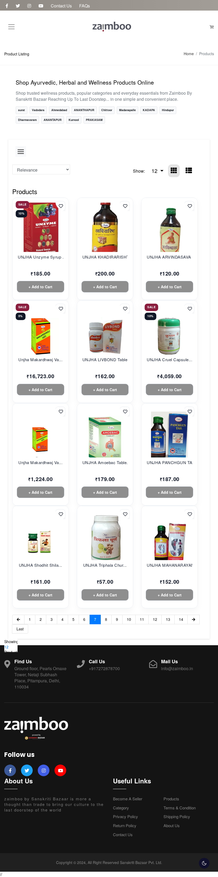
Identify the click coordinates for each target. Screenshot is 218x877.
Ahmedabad (59, 110)
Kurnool (74, 120)
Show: (139, 171)
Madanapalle (127, 110)
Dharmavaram (27, 120)
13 (168, 619)
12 (155, 619)
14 (181, 619)
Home (189, 53)
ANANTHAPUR (84, 110)
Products (171, 798)
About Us (172, 825)
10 (129, 619)
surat (21, 110)
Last (20, 628)
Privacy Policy (125, 816)
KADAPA (149, 110)
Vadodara (38, 110)
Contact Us (61, 6)
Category (121, 807)
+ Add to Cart (40, 286)
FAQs (84, 6)
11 (142, 619)
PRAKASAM (94, 120)
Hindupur (168, 110)
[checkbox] (204, 863)
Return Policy (124, 825)
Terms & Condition (180, 807)
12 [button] (155, 170)
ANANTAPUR (53, 120)
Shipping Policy (177, 816)
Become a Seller (127, 798)
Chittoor (106, 110)
